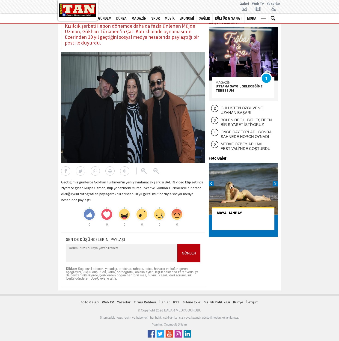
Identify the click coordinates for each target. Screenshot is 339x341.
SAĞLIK (204, 18)
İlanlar (164, 302)
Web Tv (258, 4)
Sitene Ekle (191, 302)
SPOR (155, 18)
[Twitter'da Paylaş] (80, 171)
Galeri (244, 4)
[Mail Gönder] (95, 171)
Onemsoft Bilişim (175, 324)
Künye (238, 302)
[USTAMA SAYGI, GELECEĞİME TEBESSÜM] (243, 54)
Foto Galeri (89, 302)
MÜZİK (170, 18)
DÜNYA (121, 18)
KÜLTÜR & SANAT (228, 18)
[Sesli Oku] (124, 171)
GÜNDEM (104, 18)
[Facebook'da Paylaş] (65, 171)
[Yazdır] (110, 171)
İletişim (252, 302)
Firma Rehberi (145, 302)
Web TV (108, 302)
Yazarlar (273, 4)
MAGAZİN (138, 18)
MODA (251, 18)
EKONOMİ (186, 18)
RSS (176, 302)
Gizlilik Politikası (216, 302)
